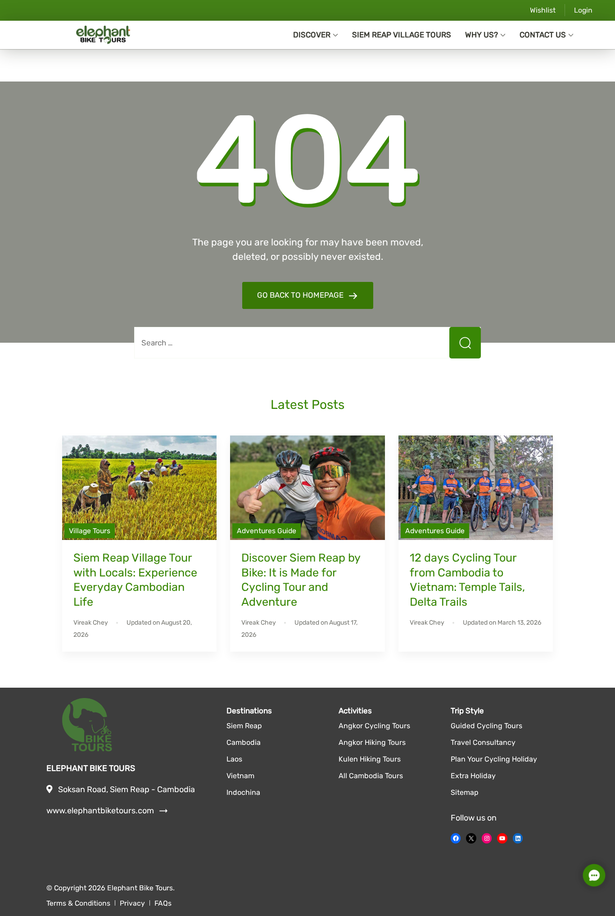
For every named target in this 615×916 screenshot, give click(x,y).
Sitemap (465, 792)
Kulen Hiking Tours (370, 759)
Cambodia (243, 742)
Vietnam (240, 775)
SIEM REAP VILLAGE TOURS (401, 34)
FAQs (163, 903)
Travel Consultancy (483, 742)
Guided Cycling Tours (486, 725)
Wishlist (543, 10)
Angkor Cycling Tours (374, 725)
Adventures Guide (266, 530)
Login (583, 10)
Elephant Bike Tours (140, 888)
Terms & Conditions (78, 903)
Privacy (132, 903)
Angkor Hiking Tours (372, 742)
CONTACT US (543, 34)
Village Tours (89, 530)
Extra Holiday (473, 775)
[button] (594, 875)
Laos (234, 759)
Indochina (243, 792)
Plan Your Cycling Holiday (494, 759)
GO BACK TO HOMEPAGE (301, 294)
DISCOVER (311, 34)
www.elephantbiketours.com (106, 811)
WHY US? (481, 34)
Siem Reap (244, 725)
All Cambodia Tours (371, 775)
